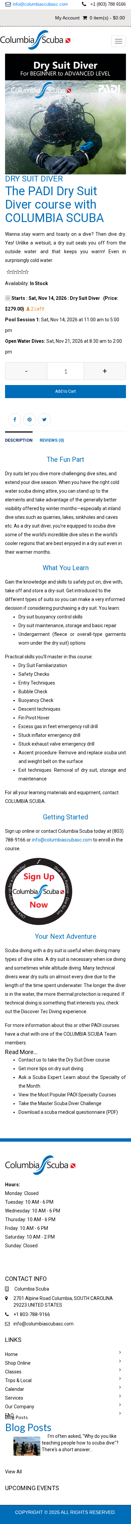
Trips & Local (18, 1380)
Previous (10, 120)
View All (13, 1471)
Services (14, 1398)
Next (123, 120)
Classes (13, 1371)
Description (19, 440)
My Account (67, 17)
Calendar (14, 1389)
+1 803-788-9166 (31, 1314)
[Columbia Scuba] (35, 39)
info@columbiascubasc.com (40, 4)
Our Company (19, 1406)
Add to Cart (65, 391)
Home (11, 1354)
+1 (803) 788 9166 (108, 4)
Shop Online (18, 1363)
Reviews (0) (52, 440)
